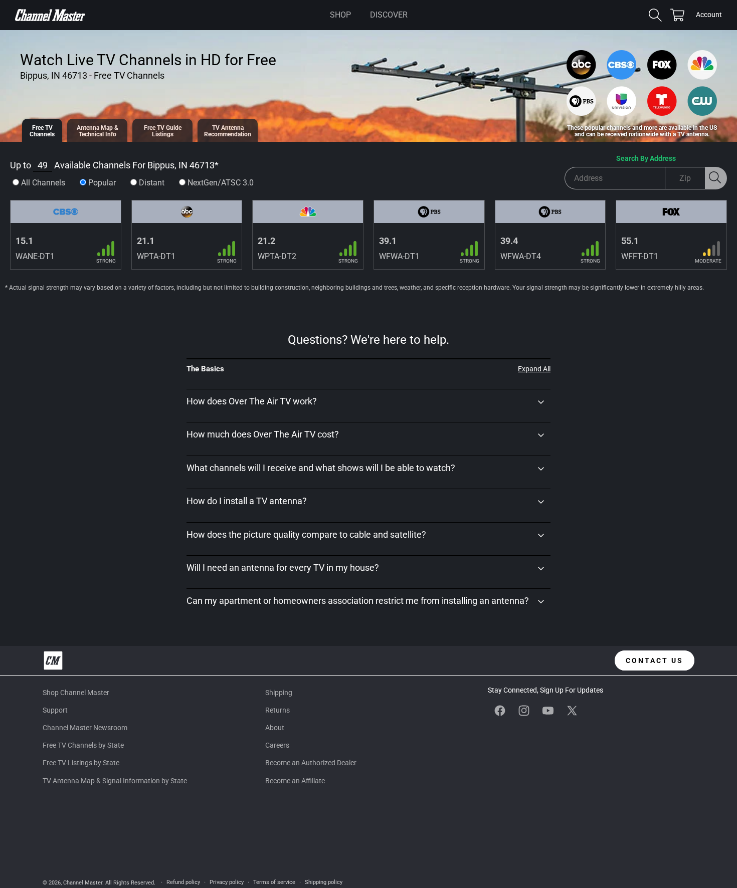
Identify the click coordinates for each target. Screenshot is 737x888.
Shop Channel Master (76, 693)
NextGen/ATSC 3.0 (221, 182)
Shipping (278, 693)
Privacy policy (227, 882)
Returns (277, 710)
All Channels (43, 182)
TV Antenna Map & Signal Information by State (115, 781)
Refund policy (183, 882)
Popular (102, 182)
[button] (340, 15)
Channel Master (82, 882)
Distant (151, 182)
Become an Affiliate (295, 781)
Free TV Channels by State (83, 745)
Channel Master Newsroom (85, 728)
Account (709, 15)
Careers (277, 745)
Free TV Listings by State (81, 763)
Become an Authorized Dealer (310, 763)
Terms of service (274, 882)
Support (55, 710)
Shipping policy (323, 882)
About (274, 728)
